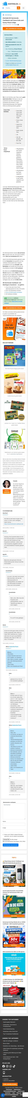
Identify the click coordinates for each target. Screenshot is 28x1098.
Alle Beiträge (8, 15)
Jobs (13, 1092)
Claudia (15, 24)
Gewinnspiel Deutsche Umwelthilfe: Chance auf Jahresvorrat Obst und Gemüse (13, 892)
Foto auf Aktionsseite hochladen (14, 292)
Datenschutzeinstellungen (11, 1094)
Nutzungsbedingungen (10, 1091)
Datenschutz (17, 1089)
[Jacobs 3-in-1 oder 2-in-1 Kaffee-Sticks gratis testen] (14, 410)
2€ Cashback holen (14, 28)
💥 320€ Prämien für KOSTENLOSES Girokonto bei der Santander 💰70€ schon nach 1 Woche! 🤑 (13, 981)
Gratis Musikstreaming (8, 1029)
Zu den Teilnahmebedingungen (13, 60)
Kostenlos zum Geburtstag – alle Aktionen (13, 1046)
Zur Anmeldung (10, 1084)
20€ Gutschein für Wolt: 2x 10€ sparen (14, 951)
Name (4, 821)
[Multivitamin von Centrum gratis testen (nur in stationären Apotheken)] (14, 439)
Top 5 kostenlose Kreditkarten (10, 1034)
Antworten (5, 514)
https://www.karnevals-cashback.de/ (13, 524)
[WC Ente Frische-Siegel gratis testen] (14, 355)
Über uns (19, 1092)
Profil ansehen (6, 491)
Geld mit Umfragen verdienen (10, 1041)
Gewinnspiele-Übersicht (9, 1022)
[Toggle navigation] (23, 7)
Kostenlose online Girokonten (10, 1031)
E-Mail (4, 828)
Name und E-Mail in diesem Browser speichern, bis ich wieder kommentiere (14, 835)
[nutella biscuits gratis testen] (14, 383)
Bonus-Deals (6, 1043)
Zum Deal (14, 884)
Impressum (9, 1089)
